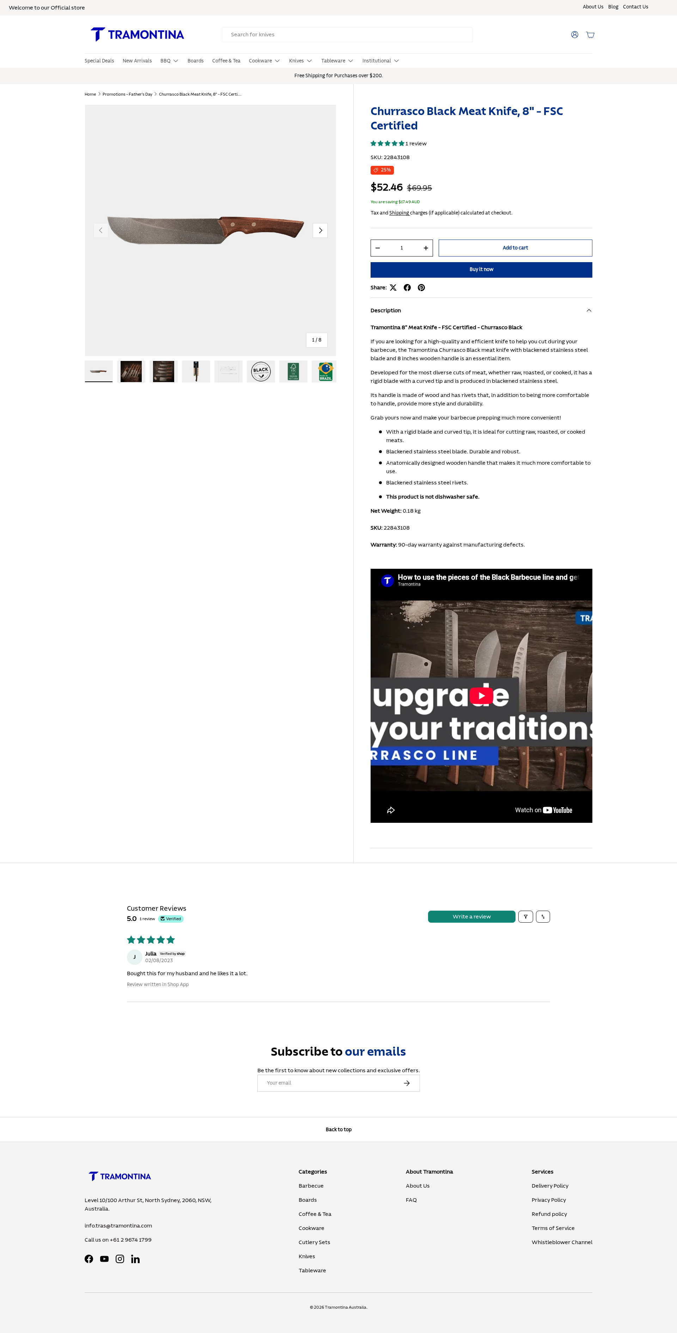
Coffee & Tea (226, 61)
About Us (593, 7)
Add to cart (515, 248)
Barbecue (311, 1186)
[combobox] (347, 34)
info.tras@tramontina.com (118, 1226)
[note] (481, 659)
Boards (196, 61)
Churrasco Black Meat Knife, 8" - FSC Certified (201, 94)
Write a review (472, 916)
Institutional (376, 61)
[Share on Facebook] (407, 288)
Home (90, 94)
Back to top (339, 1129)
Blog (613, 7)
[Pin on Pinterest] (421, 288)
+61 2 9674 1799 (131, 1240)
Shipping (399, 213)
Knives (296, 61)
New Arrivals (137, 61)
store (78, 8)
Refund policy (549, 1214)
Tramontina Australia (345, 1307)
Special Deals (99, 61)
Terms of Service (553, 1228)
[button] (590, 34)
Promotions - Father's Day (127, 94)
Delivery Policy (550, 1186)
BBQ (165, 61)
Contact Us (635, 7)
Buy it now (482, 269)
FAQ (411, 1200)
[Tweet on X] (393, 288)
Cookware (260, 61)
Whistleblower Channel (562, 1242)
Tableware (333, 61)
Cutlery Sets (314, 1242)
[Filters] (525, 917)
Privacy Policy (549, 1200)
